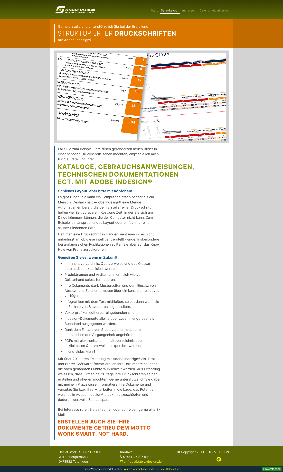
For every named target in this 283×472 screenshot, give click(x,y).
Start (154, 10)
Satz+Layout (169, 10)
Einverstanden (272, 469)
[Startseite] (75, 9)
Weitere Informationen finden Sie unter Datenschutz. (152, 469)
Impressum (188, 10)
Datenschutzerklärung (214, 10)
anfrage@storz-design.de (143, 461)
